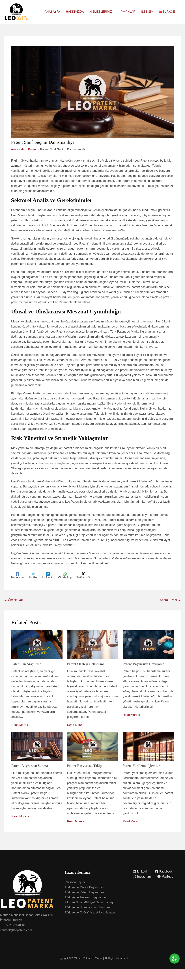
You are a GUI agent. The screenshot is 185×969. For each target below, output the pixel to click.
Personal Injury (75, 882)
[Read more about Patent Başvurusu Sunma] (37, 746)
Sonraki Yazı (170, 600)
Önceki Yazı (14, 600)
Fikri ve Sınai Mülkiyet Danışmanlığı (89, 902)
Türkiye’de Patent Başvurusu (84, 892)
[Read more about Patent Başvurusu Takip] (92, 746)
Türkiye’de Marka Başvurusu (84, 887)
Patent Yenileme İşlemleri (142, 766)
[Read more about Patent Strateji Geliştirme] (92, 644)
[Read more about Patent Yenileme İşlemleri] (148, 746)
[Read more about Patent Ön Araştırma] (37, 644)
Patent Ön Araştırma (26, 664)
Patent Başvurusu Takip (84, 766)
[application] (113, 12)
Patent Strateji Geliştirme (86, 664)
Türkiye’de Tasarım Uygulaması (86, 897)
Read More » (20, 725)
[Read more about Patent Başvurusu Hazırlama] (148, 644)
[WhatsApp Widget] (174, 958)
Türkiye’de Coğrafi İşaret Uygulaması (90, 912)
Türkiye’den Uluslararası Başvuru (87, 907)
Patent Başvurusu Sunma (29, 766)
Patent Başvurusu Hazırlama (143, 664)
